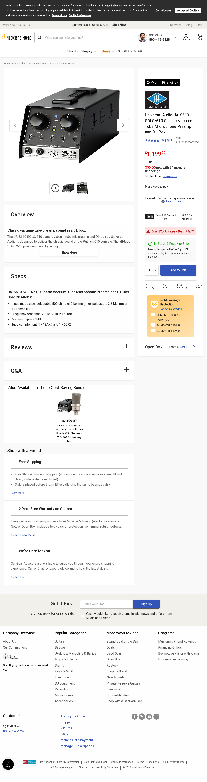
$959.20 (183, 347)
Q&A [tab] (16, 370)
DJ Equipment (65, 683)
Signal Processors (38, 63)
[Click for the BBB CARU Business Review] (29, 762)
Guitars (60, 641)
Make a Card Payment (77, 740)
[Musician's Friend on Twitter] (142, 716)
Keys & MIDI (64, 671)
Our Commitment (15, 647)
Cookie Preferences (80, 15)
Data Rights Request (95, 762)
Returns (66, 728)
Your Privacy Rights (174, 762)
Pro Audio (19, 63)
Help (200, 25)
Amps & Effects (66, 659)
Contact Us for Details (23, 535)
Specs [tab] (18, 276)
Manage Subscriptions (77, 746)
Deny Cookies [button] (163, 10)
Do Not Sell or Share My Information (60, 762)
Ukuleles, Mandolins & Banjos (75, 653)
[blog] (26, 657)
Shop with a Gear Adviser (124, 701)
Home (7, 63)
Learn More (17, 492)
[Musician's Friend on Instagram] (156, 716)
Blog (189, 25)
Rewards (176, 25)
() (154, 140)
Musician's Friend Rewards (177, 641)
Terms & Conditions (148, 762)
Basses (60, 647)
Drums (59, 665)
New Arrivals (116, 677)
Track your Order (73, 716)
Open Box (113, 659)
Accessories (64, 701)
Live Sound (63, 677)
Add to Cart (178, 270)
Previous (15, 125)
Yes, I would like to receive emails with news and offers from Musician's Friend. (129, 616)
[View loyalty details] (191, 219)
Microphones (64, 695)
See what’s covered (171, 308)
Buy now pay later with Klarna (178, 653)
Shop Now (119, 24)
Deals (106, 51)
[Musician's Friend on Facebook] (134, 716)
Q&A (169, 140)
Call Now (13, 728)
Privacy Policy (110, 5)
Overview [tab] (22, 214)
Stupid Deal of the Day (122, 641)
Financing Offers (170, 647)
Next (123, 125)
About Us (9, 641)
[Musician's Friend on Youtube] (149, 716)
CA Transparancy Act (63, 767)
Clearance (113, 689)
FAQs (64, 734)
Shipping (67, 722)
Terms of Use (59, 15)
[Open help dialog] (8, 764)
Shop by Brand (117, 671)
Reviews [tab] (21, 347)
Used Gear (114, 653)
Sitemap (83, 767)
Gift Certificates (118, 695)
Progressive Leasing (173, 659)
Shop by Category (79, 51)
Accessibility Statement (105, 767)
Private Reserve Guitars (123, 683)
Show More (69, 252)
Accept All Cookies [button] (188, 10)
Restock (112, 665)
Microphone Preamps (63, 63)
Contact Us (17, 577)
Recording (62, 689)
